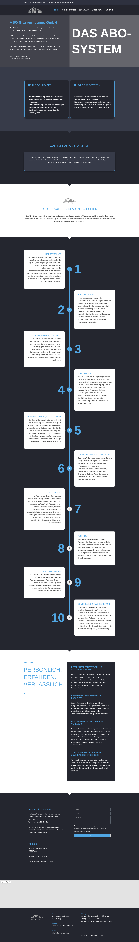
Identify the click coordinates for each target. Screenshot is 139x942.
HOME (56, 10)
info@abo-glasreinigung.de (64, 2)
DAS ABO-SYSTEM (69, 10)
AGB (101, 935)
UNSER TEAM (97, 10)
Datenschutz (84, 935)
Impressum (94, 935)
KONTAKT (109, 10)
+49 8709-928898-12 (38, 2)
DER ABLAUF (84, 10)
